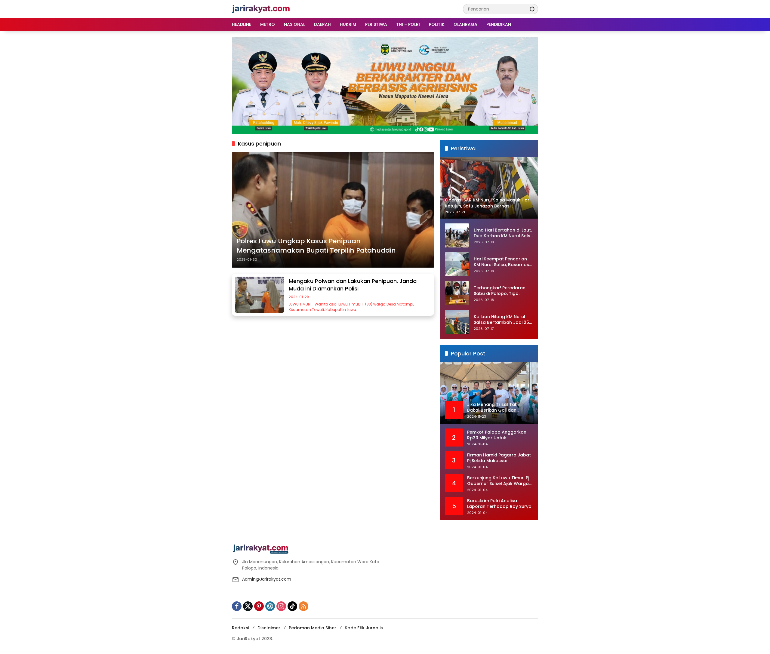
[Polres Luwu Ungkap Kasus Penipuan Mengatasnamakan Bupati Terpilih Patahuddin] (333, 210)
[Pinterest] (259, 606)
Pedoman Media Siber (312, 628)
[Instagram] (281, 606)
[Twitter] (248, 606)
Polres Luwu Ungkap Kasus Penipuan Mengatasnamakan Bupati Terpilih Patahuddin (316, 246)
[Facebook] (237, 606)
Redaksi (240, 628)
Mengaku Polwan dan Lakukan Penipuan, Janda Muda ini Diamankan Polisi (353, 284)
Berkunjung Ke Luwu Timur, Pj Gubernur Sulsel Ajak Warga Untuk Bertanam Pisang (498, 481)
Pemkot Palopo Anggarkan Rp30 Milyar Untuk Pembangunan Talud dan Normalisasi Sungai (496, 435)
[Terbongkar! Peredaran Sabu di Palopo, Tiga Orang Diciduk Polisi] (457, 293)
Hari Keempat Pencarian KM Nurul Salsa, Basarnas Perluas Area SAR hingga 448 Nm (501, 262)
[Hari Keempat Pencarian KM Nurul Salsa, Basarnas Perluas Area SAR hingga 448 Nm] (457, 264)
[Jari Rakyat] (261, 9)
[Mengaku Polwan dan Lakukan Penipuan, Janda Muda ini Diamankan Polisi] (259, 295)
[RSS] (303, 606)
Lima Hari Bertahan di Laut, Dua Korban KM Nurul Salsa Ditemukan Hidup (503, 233)
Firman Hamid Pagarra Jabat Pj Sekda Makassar (499, 458)
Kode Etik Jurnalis (364, 628)
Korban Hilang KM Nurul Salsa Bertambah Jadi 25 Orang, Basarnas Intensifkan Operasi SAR (501, 320)
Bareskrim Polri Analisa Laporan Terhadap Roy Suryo (499, 504)
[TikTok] (292, 606)
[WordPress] (270, 606)
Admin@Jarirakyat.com (266, 579)
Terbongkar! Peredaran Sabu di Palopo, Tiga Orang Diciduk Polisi (499, 291)
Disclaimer (268, 628)
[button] (532, 9)
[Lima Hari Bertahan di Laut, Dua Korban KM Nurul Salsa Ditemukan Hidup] (457, 235)
